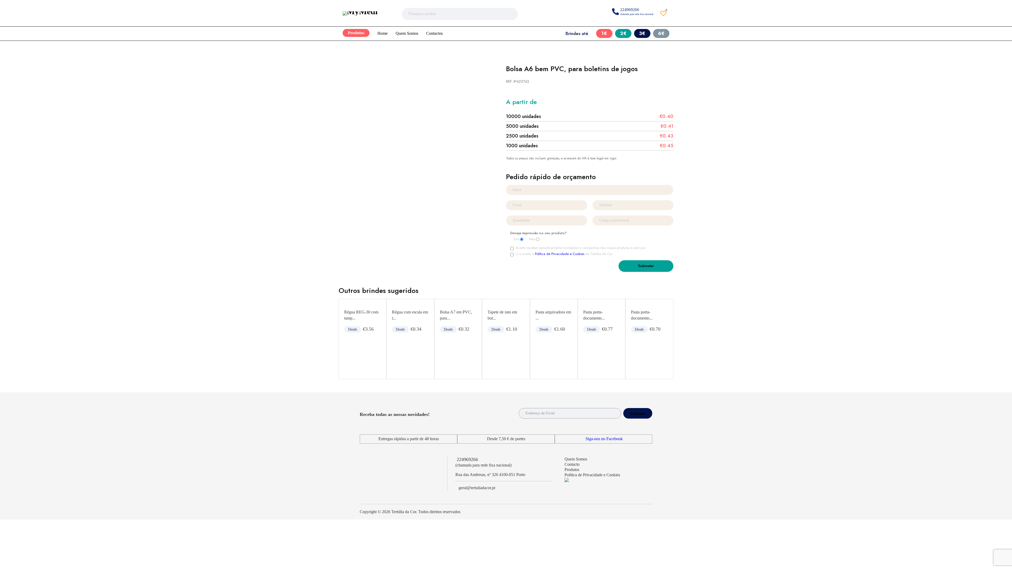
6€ (661, 33)
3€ (642, 33)
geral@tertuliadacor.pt (477, 487)
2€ (623, 33)
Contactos (434, 33)
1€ (604, 33)
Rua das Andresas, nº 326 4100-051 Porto (490, 474)
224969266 (467, 459)
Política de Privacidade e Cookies (559, 253)
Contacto (572, 464)
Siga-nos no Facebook (604, 438)
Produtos (356, 33)
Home (382, 33)
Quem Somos (407, 33)
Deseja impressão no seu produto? (538, 233)
